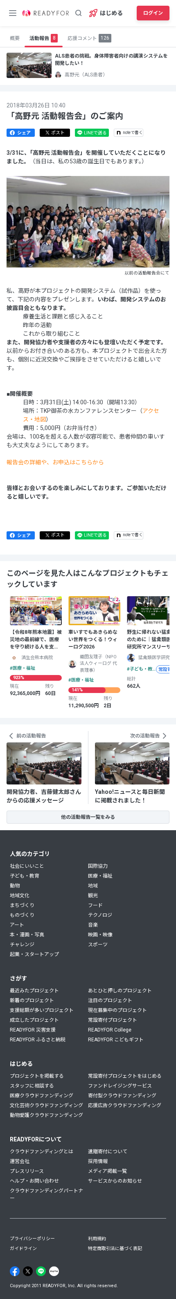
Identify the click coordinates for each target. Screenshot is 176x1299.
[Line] (41, 1271)
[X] (28, 1271)
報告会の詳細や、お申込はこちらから (55, 462)
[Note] (54, 1271)
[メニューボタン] (13, 13)
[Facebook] (15, 1271)
